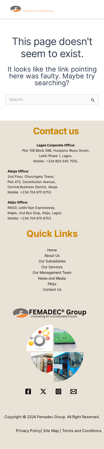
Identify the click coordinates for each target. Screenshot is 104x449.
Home (52, 250)
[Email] (73, 391)
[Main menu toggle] (97, 9)
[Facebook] (28, 391)
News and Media (52, 278)
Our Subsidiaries (52, 261)
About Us (52, 255)
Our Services (52, 267)
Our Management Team (52, 272)
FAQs (52, 284)
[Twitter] (43, 391)
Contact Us (52, 289)
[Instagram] (58, 391)
